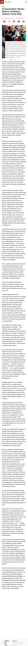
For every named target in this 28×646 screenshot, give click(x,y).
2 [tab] (12, 60)
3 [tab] (14, 60)
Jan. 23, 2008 (19, 18)
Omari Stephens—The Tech (12, 57)
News (3, 6)
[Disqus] (14, 615)
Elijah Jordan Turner (9, 18)
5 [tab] (17, 60)
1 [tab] (11, 60)
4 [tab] (15, 60)
